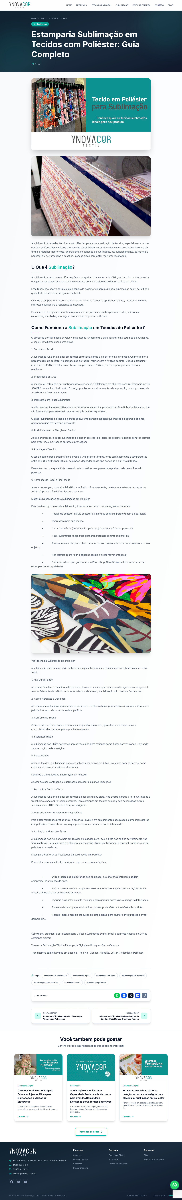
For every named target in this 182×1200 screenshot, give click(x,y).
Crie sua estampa (141, 5)
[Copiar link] (144, 995)
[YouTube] (25, 1181)
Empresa (80, 5)
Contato (159, 5)
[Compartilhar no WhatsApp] (117, 995)
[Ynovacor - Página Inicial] (19, 5)
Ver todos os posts (89, 1131)
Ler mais (21, 1116)
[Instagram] (18, 1181)
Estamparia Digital (102, 5)
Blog (170, 5)
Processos (77, 1163)
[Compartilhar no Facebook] (124, 995)
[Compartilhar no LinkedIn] (137, 995)
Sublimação (122, 5)
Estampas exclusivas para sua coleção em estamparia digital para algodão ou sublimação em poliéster (143, 1094)
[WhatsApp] (174, 1185)
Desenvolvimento (80, 1168)
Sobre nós (77, 1155)
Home (69, 5)
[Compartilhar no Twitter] (131, 995)
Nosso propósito (80, 1159)
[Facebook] (11, 1181)
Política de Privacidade (154, 1159)
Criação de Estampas (118, 1163)
